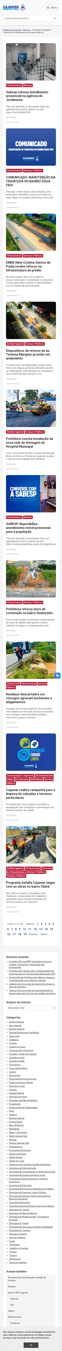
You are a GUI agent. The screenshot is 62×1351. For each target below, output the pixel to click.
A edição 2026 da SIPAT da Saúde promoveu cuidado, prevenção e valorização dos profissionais (30, 964)
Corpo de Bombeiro (18, 1068)
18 (19, 934)
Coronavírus (14, 1065)
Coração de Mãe (17, 1061)
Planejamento (15, 1147)
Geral (11, 1111)
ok (31, 1345)
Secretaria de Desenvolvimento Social (27, 1175)
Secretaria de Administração (22, 1168)
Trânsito (13, 1252)
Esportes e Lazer (17, 1086)
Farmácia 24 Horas (18, 1097)
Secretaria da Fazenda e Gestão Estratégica (30, 1164)
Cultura (12, 1072)
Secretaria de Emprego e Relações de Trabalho (31, 1189)
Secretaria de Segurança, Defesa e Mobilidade (31, 1227)
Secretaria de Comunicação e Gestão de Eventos (32, 1172)
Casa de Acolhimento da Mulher (24, 1032)
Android (14, 1299)
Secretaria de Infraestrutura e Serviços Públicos (31, 1206)
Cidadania (14, 1040)
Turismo (13, 1255)
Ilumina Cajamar (17, 1118)
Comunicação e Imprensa (21, 1050)
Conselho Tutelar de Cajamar (23, 1054)
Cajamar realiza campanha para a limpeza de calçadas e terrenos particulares (30, 794)
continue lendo (12, 122)
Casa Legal (14, 1036)
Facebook (15, 1323)
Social (12, 1241)
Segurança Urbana (18, 1234)
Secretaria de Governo (19, 1202)
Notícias (26, 30)
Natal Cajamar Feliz (18, 1136)
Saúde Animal (15, 1157)
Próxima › (33, 934)
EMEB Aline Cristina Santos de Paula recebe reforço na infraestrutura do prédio (28, 266)
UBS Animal (14, 1259)
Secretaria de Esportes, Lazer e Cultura (27, 1192)
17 (14, 934)
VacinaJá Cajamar (17, 1262)
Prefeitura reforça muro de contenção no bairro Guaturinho (29, 611)
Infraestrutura (15, 1122)
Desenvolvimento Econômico (23, 1079)
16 (8, 934)
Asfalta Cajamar (17, 1029)
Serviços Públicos (17, 1237)
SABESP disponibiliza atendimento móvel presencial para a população (28, 528)
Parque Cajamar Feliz (19, 1143)
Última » (44, 934)
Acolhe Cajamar (16, 1022)
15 (51, 929)
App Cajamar (15, 1025)
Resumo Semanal (17, 1154)
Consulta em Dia (17, 1057)
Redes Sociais (14, 1317)
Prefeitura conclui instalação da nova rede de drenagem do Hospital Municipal (29, 442)
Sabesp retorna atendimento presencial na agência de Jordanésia (27, 96)
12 (35, 929)
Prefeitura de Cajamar (14, 7)
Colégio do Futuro (17, 1047)
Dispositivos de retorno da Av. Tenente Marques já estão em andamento (28, 354)
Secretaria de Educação (20, 1185)
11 (29, 929)
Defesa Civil (14, 1075)
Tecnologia (14, 1244)
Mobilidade (14, 1129)
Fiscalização (15, 1104)
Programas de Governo (20, 1150)
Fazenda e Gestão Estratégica (23, 1100)
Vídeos (11, 1311)
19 (24, 934)
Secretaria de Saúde (18, 1223)
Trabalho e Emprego (18, 1248)
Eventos (13, 1090)
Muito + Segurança (18, 1132)
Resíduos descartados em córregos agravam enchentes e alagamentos (29, 698)
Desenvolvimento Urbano (21, 1082)
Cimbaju (13, 1043)
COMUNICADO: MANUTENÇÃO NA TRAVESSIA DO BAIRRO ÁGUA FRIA (31, 181)
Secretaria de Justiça (19, 1210)
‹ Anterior (29, 924)
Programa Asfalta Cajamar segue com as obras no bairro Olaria (30, 884)
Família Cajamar (16, 1093)
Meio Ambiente (16, 1125)
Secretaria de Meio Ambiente (23, 1213)
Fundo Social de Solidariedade (23, 1107)
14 (46, 929)
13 (40, 929)
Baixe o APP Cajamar (18, 1292)
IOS (12, 1305)
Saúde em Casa (16, 1161)
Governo (13, 1114)
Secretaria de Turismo (19, 1230)
